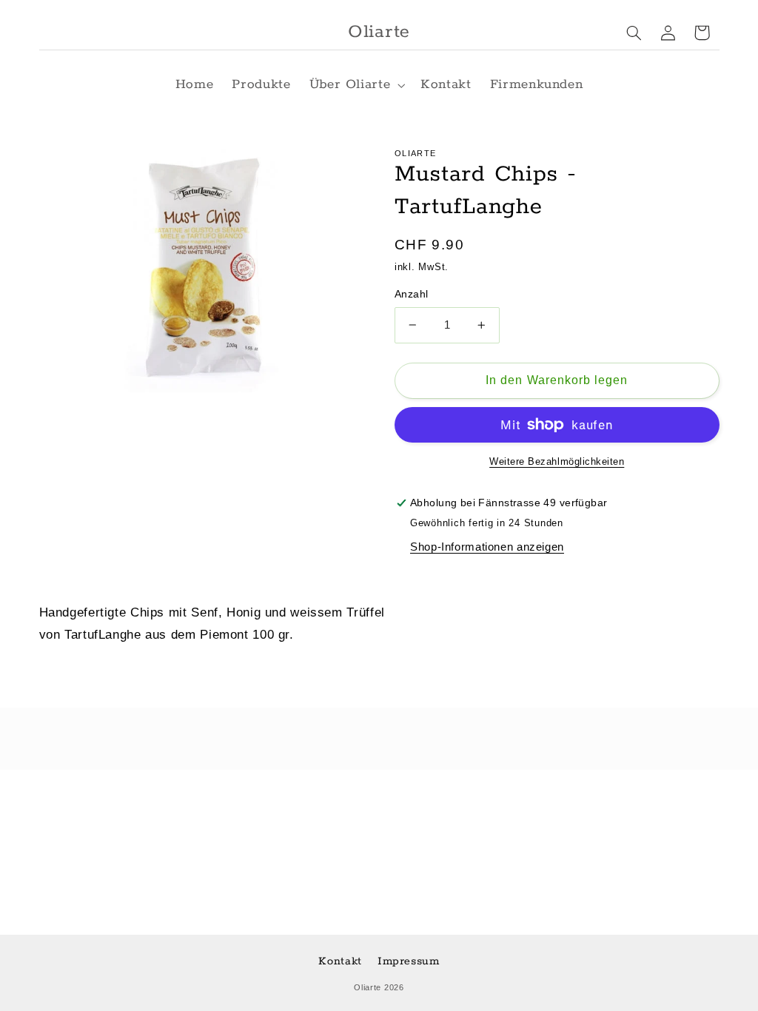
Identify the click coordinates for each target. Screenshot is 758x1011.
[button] (356, 85)
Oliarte (367, 987)
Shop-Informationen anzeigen (487, 547)
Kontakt (339, 961)
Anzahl (412, 294)
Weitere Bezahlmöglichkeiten (556, 462)
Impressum (409, 961)
